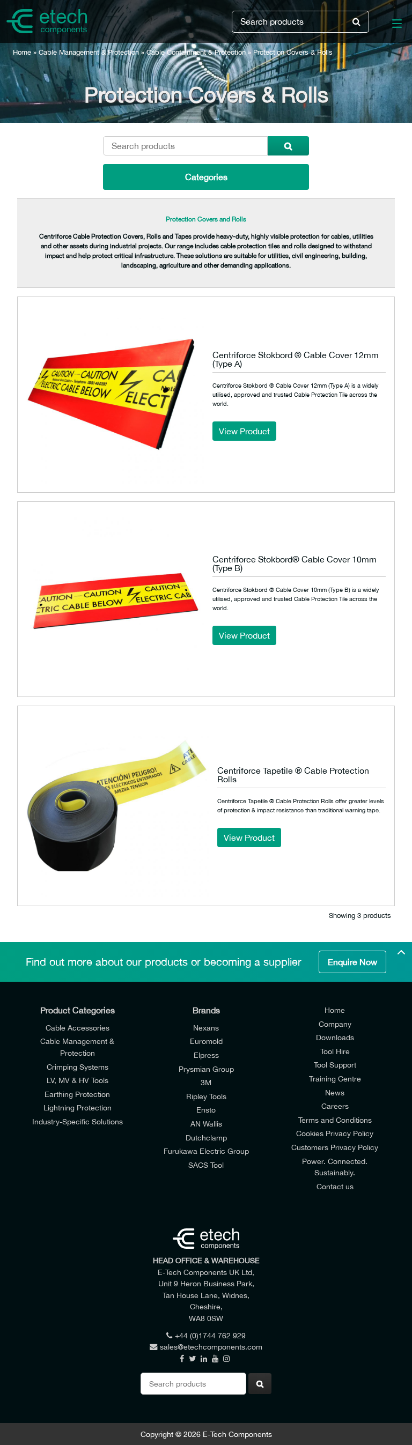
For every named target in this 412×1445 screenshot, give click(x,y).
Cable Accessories (77, 1027)
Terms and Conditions (335, 1119)
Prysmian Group (206, 1068)
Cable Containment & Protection (196, 52)
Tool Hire (335, 1051)
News (334, 1092)
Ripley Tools (206, 1096)
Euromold (206, 1041)
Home (22, 52)
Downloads (335, 1037)
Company (335, 1023)
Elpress (206, 1054)
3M (206, 1082)
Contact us (335, 1186)
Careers (335, 1105)
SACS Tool (206, 1164)
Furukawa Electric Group (206, 1150)
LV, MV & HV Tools (77, 1080)
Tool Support (335, 1064)
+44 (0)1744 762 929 (210, 1335)
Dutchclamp (206, 1137)
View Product (244, 431)
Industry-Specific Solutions (77, 1121)
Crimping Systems (77, 1066)
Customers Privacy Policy (334, 1147)
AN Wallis (206, 1123)
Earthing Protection (77, 1094)
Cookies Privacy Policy (334, 1133)
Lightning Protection (77, 1107)
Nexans (206, 1027)
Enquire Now (352, 962)
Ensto (206, 1109)
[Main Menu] (390, 26)
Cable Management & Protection (89, 52)
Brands (206, 1010)
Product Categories (77, 1010)
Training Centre (335, 1078)
